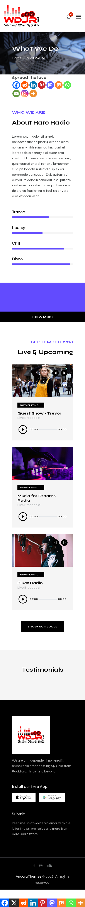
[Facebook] (16, 85)
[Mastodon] (50, 85)
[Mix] (59, 85)
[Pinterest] (42, 85)
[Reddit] (25, 85)
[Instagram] (25, 93)
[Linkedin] (33, 85)
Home (16, 58)
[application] (42, 429)
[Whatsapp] (67, 85)
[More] (33, 93)
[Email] (16, 93)
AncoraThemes (28, 876)
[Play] (23, 429)
